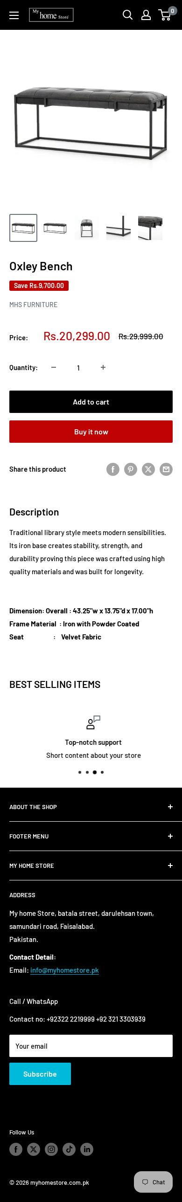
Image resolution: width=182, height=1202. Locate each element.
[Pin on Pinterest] (130, 468)
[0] (165, 15)
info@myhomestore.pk (64, 970)
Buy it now (91, 431)
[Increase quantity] (103, 367)
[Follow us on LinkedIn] (86, 1149)
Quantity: (23, 367)
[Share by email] (166, 468)
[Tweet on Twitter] (148, 468)
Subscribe (40, 1073)
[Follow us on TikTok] (69, 1149)
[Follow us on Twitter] (33, 1149)
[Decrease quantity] (53, 367)
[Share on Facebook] (112, 468)
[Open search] (128, 15)
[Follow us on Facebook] (15, 1149)
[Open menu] (14, 15)
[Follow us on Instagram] (51, 1149)
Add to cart (91, 401)
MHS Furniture (33, 305)
